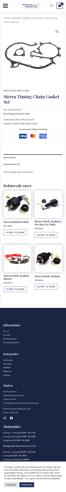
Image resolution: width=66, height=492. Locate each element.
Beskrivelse (10, 157)
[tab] (33, 157)
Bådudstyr (16, 18)
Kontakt (6, 335)
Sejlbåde (27, 18)
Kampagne (8, 360)
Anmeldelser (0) (12, 164)
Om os (6, 331)
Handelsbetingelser (11, 342)
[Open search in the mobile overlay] (51, 5)
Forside (7, 18)
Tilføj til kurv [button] (14, 232)
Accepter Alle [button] (26, 484)
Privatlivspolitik (9, 338)
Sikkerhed (7, 371)
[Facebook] (11, 418)
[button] (5, 6)
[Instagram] (4, 418)
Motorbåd (7, 363)
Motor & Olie (38, 18)
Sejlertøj (6, 375)
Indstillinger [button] (11, 484)
